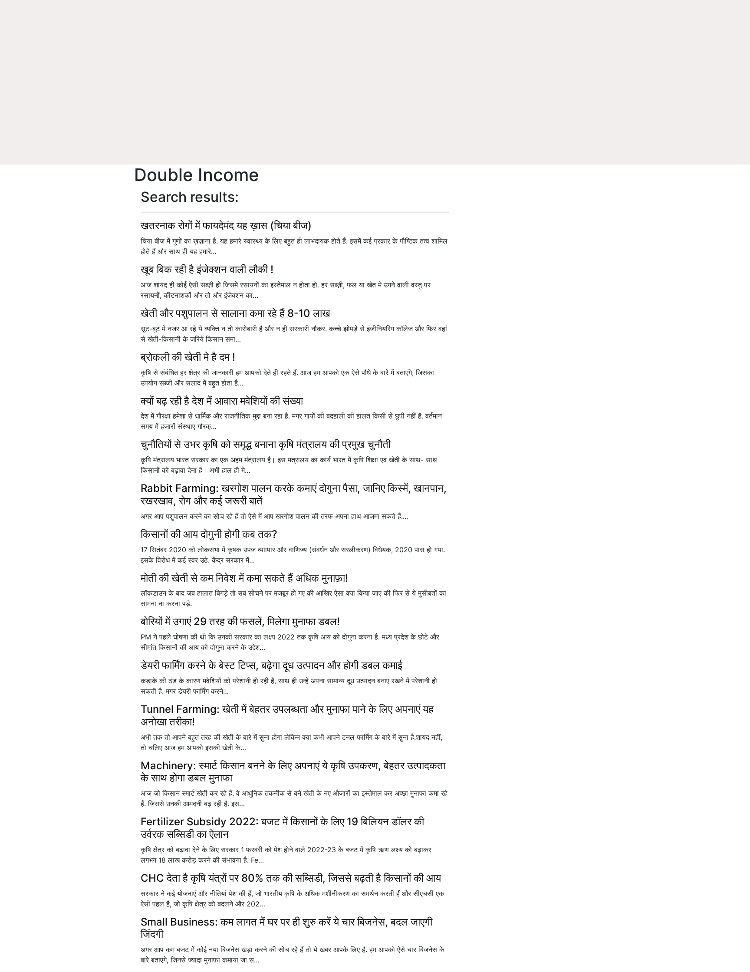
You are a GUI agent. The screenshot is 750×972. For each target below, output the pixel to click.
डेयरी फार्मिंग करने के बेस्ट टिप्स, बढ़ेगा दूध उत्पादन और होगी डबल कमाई (271, 665)
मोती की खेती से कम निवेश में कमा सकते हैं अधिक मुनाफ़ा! (244, 578)
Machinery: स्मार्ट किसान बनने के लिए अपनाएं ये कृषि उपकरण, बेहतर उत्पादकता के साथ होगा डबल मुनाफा (293, 771)
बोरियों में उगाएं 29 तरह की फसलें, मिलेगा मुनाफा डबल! (240, 621)
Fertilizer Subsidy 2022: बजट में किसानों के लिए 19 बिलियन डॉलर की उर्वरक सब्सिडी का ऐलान (282, 827)
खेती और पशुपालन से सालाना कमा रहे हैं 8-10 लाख (235, 313)
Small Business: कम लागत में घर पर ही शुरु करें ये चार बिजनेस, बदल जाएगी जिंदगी (286, 928)
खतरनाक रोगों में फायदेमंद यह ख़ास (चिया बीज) (226, 225)
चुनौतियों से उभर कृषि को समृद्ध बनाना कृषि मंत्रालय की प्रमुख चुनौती (266, 444)
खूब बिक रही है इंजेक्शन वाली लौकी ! (207, 269)
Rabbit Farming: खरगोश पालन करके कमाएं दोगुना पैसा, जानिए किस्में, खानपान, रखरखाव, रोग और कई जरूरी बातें (294, 494)
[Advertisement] (375, 100)
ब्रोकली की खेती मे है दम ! (188, 357)
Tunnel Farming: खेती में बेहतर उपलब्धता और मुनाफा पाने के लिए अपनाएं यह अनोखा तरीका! (287, 715)
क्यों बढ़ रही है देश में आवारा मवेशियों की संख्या (222, 401)
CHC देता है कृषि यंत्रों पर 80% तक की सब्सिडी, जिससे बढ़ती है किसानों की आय (291, 878)
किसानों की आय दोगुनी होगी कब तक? (209, 534)
